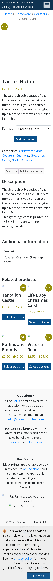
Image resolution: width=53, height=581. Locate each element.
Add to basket (25, 139)
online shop (31, 469)
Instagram (15, 442)
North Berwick (22, 160)
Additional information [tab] (31, 171)
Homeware (23, 14)
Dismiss (38, 576)
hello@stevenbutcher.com (25, 419)
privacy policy (23, 558)
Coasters (40, 14)
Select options (14, 317)
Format (7, 128)
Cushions (22, 155)
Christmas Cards (30, 151)
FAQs (16, 401)
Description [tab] (11, 171)
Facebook (36, 442)
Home (8, 14)
